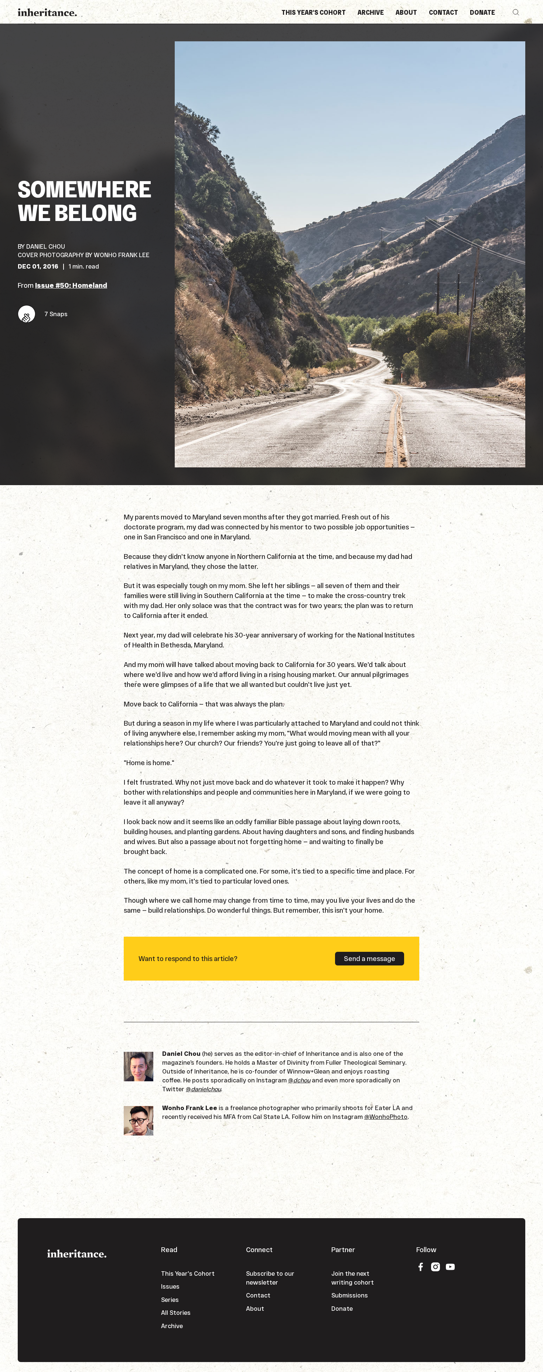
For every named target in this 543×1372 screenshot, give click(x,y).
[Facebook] (420, 1266)
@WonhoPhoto (385, 1116)
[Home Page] (47, 12)
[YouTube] (450, 1266)
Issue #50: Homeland (71, 285)
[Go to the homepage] (76, 1253)
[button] (516, 12)
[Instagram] (435, 1266)
